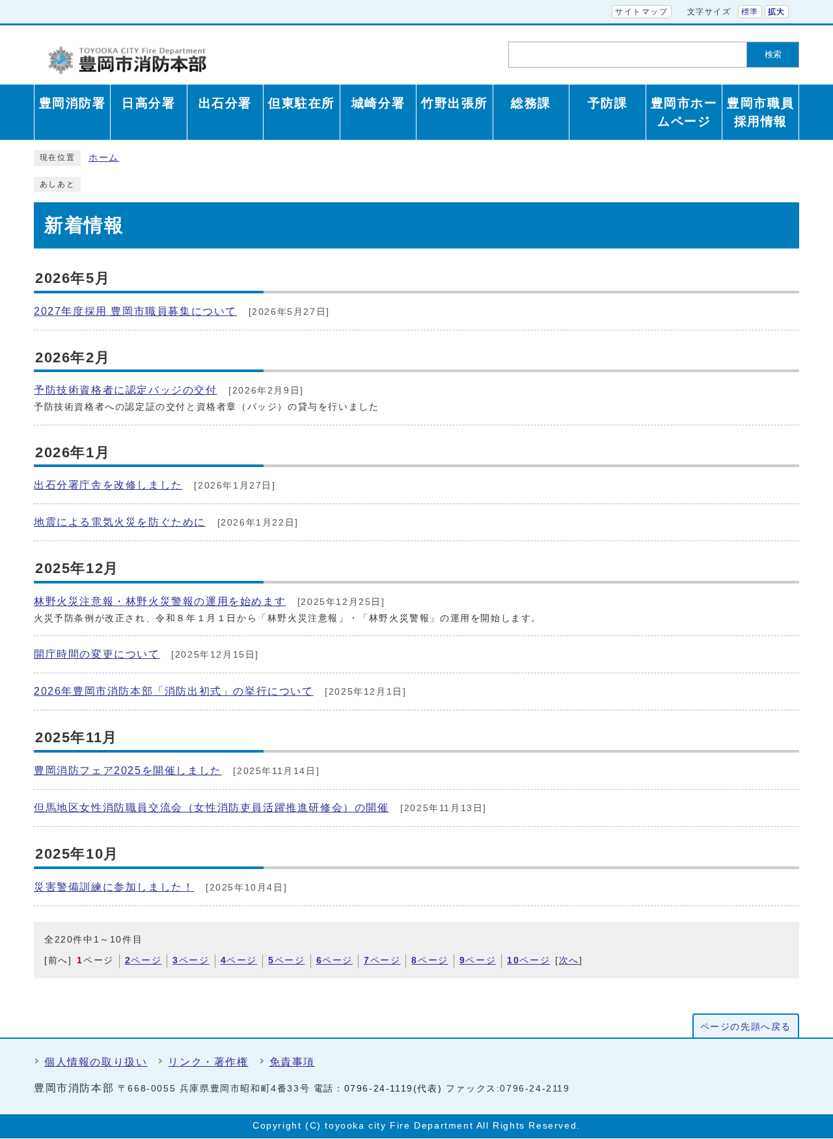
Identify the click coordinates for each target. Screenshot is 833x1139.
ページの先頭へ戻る (745, 1027)
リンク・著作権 (208, 1061)
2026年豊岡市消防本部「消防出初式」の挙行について (174, 691)
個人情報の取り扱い (95, 1061)
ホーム (104, 158)
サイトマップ (641, 11)
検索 (773, 54)
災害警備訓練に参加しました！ (114, 886)
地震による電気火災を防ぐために (120, 522)
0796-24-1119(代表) (393, 1088)
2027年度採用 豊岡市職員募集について (135, 311)
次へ (569, 960)
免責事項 (292, 1061)
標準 (750, 11)
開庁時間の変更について (97, 654)
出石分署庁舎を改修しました (108, 484)
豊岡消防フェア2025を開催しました (128, 770)
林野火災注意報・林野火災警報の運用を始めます (160, 601)
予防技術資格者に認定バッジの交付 (125, 389)
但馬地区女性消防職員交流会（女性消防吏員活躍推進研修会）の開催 (211, 807)
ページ (143, 960)
